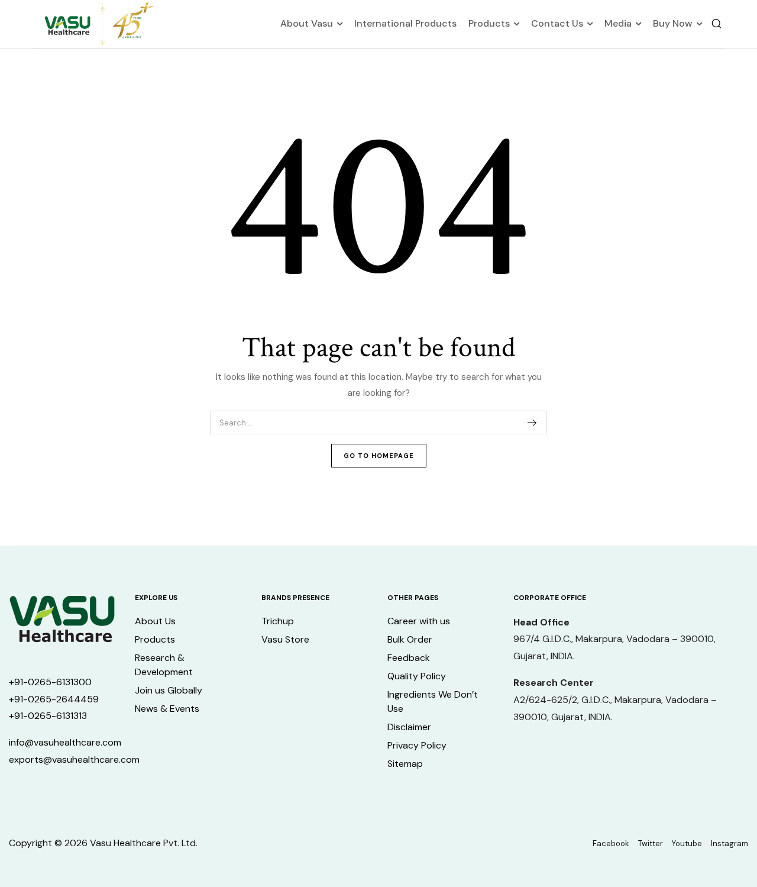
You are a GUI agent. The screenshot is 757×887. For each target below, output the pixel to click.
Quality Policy (416, 676)
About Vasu (306, 23)
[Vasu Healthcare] (99, 24)
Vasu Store (285, 639)
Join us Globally (168, 690)
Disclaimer (409, 727)
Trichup (277, 621)
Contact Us (557, 23)
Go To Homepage (379, 455)
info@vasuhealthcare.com (65, 742)
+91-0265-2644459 (54, 699)
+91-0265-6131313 (48, 715)
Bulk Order (409, 639)
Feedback (408, 657)
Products (489, 23)
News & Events (167, 708)
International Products (405, 23)
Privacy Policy (417, 745)
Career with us (418, 621)
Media (618, 23)
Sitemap (405, 763)
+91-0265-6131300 (50, 682)
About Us (155, 621)
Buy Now (673, 23)
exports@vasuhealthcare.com (74, 759)
